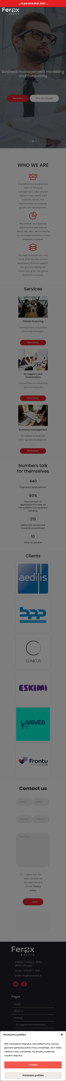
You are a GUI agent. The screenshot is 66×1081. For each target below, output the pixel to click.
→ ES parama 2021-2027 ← (33, 3)
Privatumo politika (33, 1075)
